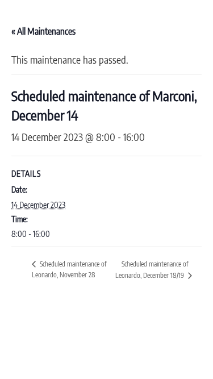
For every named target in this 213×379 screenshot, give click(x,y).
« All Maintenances (43, 31)
